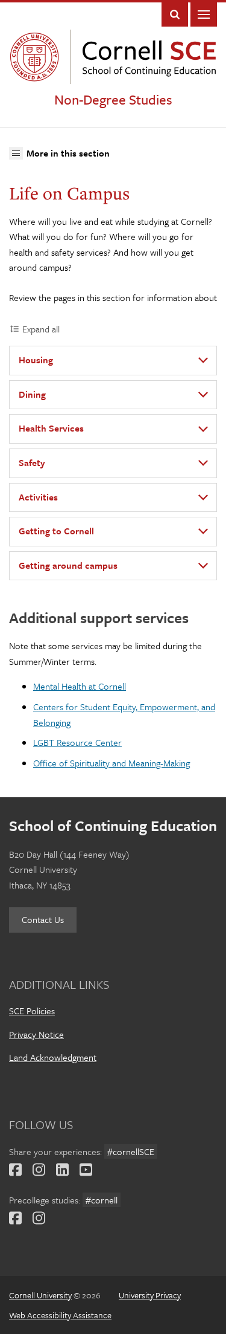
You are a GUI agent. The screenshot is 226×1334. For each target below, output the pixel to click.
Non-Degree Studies (113, 99)
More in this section (68, 153)
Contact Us (43, 919)
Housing (36, 359)
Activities (38, 496)
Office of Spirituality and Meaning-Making (111, 762)
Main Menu (203, 14)
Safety (32, 462)
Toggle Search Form (175, 14)
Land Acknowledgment (52, 1057)
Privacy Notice (36, 1034)
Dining (32, 394)
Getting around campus (68, 565)
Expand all (41, 328)
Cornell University (37, 57)
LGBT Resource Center (77, 742)
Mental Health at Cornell (79, 686)
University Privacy (150, 1295)
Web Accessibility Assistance (60, 1315)
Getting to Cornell (56, 530)
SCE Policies (32, 1010)
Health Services (51, 428)
